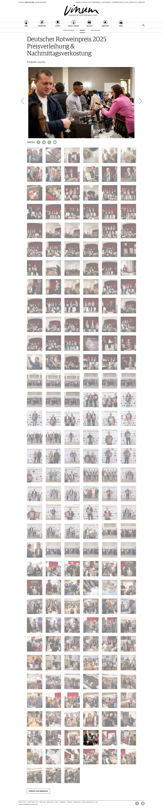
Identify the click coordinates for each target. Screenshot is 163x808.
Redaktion (50, 802)
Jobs (56, 802)
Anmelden (141, 2)
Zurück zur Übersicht (38, 791)
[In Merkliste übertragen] (49, 142)
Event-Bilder (95, 30)
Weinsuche (133, 2)
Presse (69, 802)
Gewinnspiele (96, 2)
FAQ (97, 802)
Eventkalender (68, 30)
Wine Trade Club (33, 802)
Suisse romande (40, 2)
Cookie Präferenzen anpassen (28, 804)
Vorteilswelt (106, 2)
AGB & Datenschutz (88, 802)
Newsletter (86, 2)
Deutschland (29, 2)
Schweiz (21, 2)
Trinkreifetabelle (118, 2)
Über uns (42, 802)
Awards (78, 2)
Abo (127, 2)
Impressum (77, 802)
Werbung (63, 802)
